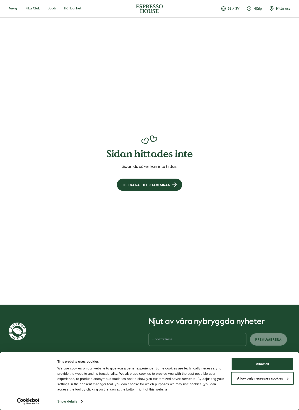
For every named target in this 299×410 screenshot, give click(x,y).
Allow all (262, 364)
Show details (67, 401)
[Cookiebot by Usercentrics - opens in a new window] (28, 401)
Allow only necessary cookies (260, 378)
